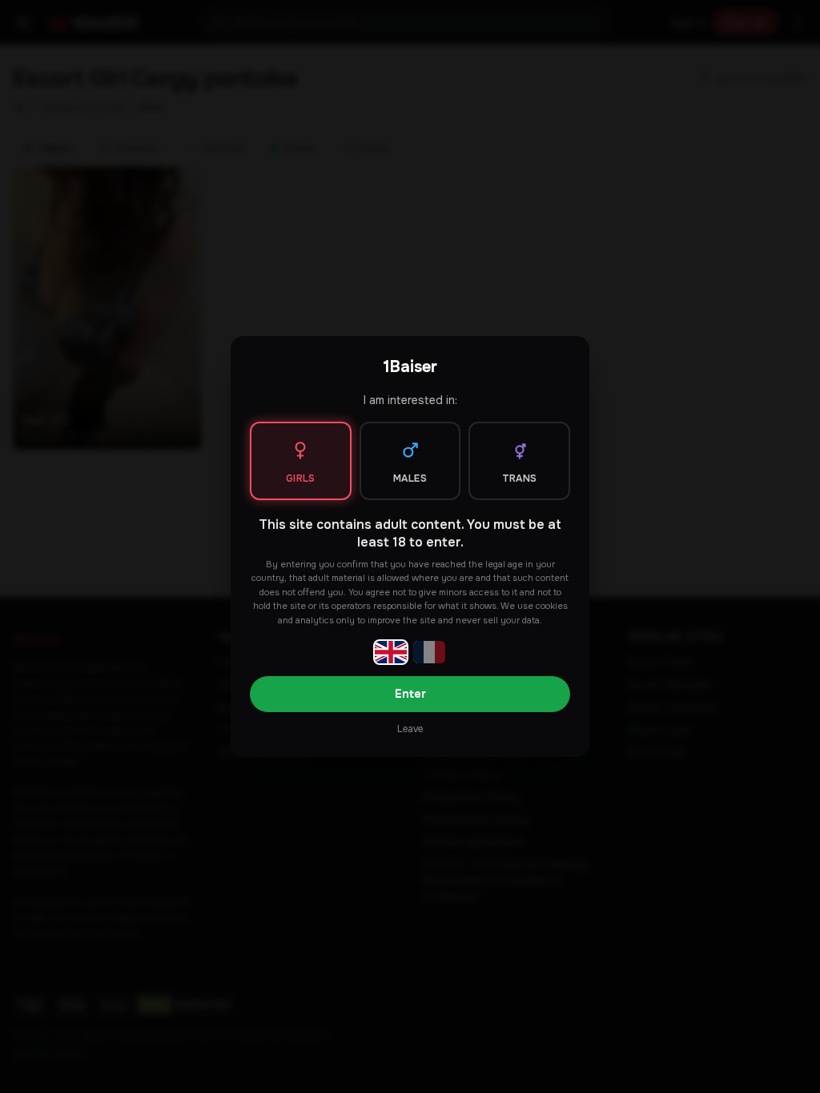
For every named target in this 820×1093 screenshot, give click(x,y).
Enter (410, 694)
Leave (410, 729)
